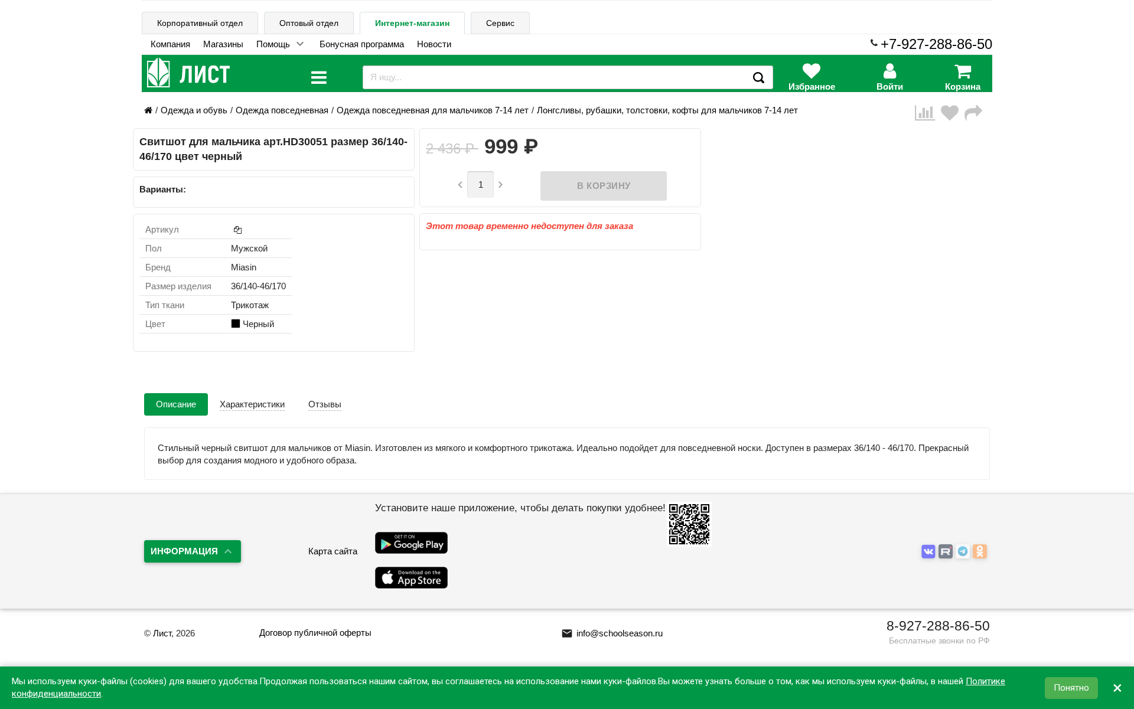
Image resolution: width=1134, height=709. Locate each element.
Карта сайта (332, 551)
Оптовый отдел (308, 23)
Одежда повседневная (282, 110)
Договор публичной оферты (315, 633)
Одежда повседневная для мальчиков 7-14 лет (433, 110)
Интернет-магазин (412, 23)
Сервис (500, 23)
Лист (162, 633)
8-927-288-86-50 (938, 625)
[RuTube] (947, 552)
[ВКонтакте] (930, 552)
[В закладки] (952, 113)
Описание (176, 404)
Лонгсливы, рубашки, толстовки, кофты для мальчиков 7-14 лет (667, 110)
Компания (170, 44)
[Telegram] (964, 552)
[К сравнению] (928, 113)
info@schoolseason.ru (612, 633)
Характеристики (252, 404)
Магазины (223, 44)
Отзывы (324, 404)
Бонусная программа (362, 44)
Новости (434, 44)
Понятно (1071, 687)
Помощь (273, 44)
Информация (184, 551)
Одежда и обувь (194, 110)
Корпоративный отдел (200, 23)
